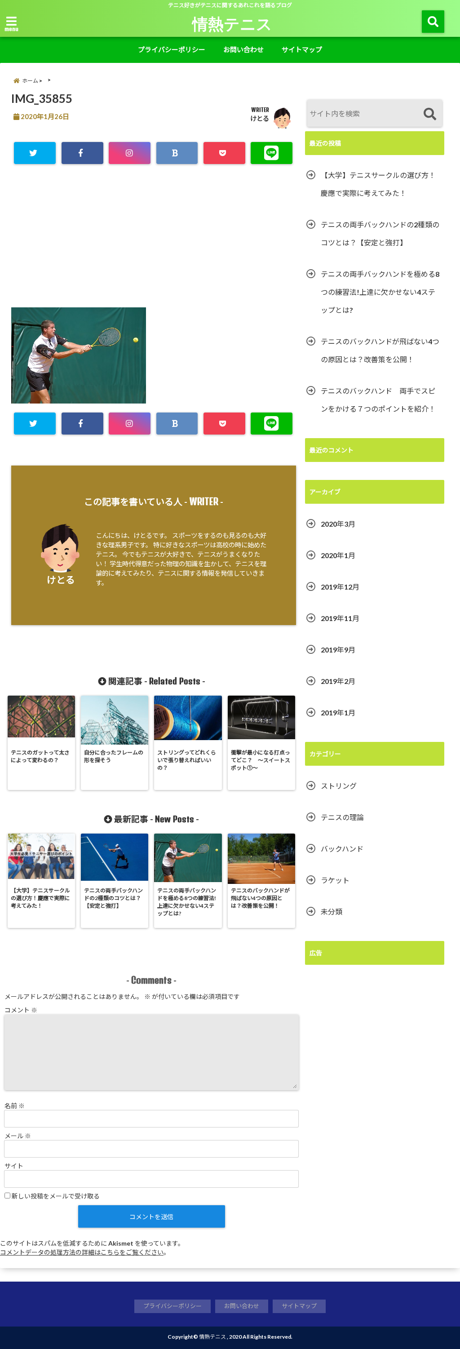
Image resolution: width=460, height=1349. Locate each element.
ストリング (339, 785)
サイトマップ (302, 49)
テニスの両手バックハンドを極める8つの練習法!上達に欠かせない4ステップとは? (380, 292)
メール (17, 1136)
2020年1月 (338, 555)
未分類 (331, 911)
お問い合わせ (243, 49)
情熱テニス (232, 23)
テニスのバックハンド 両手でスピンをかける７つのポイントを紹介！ (378, 399)
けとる (259, 118)
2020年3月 (338, 523)
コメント (20, 1010)
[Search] (430, 114)
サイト (13, 1166)
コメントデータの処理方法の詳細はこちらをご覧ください (82, 1252)
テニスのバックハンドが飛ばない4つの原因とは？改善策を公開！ (380, 350)
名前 (14, 1105)
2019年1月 (338, 712)
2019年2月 (338, 681)
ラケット (335, 880)
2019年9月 (338, 649)
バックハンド (342, 848)
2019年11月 (340, 618)
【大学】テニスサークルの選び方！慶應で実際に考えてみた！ (378, 184)
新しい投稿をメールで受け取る (56, 1196)
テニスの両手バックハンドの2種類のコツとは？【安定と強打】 (380, 233)
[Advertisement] (153, 244)
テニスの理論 (342, 817)
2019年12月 (340, 586)
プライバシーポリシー (171, 49)
